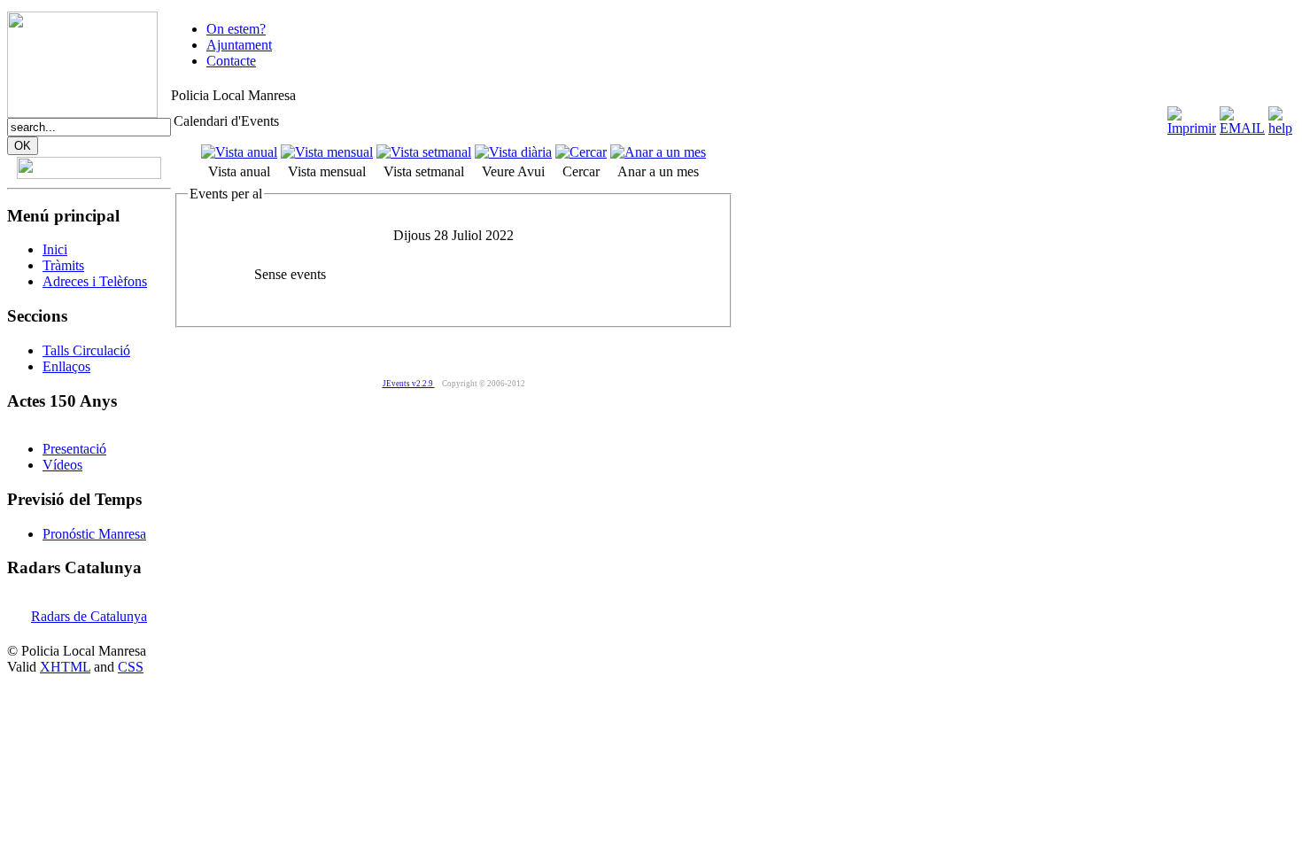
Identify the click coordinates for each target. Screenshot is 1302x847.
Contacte (231, 60)
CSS (130, 666)
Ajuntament (239, 44)
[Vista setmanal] (423, 151)
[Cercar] (581, 151)
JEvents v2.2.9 (409, 383)
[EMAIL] (1242, 128)
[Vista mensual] (327, 151)
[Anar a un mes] (658, 151)
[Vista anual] (239, 151)
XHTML (65, 666)
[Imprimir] (1191, 128)
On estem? (236, 28)
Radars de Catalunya (89, 616)
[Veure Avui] (513, 151)
